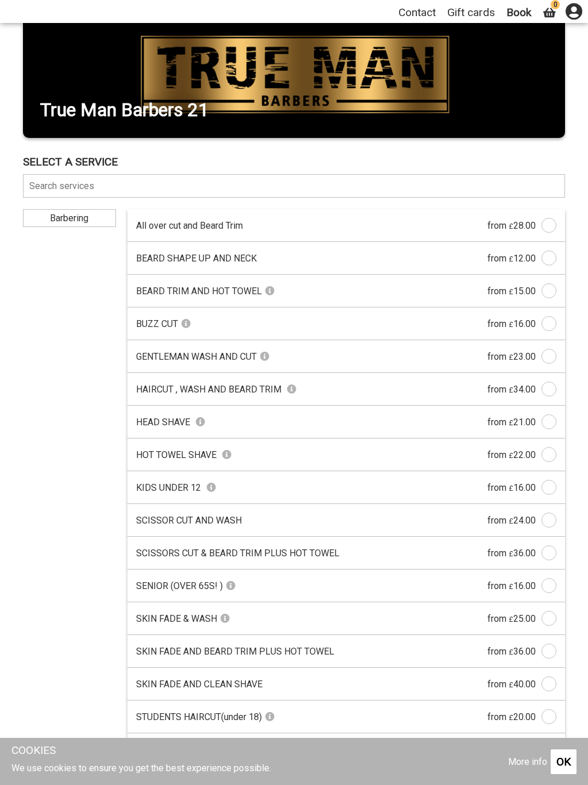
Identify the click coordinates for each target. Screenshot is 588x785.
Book (518, 12)
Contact (417, 12)
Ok (563, 761)
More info (527, 761)
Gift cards (471, 12)
